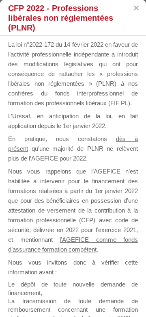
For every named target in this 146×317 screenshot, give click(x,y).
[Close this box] (136, 8)
